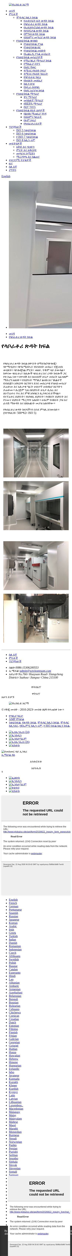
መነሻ (12, 10)
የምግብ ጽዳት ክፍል (34, 34)
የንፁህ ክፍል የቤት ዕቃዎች (30, 110)
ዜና (11, 163)
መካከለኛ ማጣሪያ (33, 100)
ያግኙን (12, 170)
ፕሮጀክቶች (15, 126)
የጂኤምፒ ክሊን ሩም (31, 725)
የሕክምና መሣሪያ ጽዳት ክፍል (40, 37)
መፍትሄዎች (15, 143)
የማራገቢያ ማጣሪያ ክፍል (37, 60)
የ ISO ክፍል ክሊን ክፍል (56, 725)
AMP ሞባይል (16, 719)
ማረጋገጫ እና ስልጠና (28, 156)
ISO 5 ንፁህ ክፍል (26, 130)
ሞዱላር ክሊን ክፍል (27, 17)
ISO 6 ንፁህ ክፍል (26, 133)
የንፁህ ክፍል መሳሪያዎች (29, 57)
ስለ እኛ (13, 166)
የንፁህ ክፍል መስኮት (35, 50)
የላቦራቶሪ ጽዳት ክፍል (35, 24)
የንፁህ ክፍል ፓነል (33, 44)
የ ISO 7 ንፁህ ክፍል (27, 136)
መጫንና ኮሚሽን (25, 153)
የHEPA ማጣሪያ (33, 103)
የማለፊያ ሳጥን (32, 63)
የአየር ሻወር (30, 67)
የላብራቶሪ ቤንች (33, 123)
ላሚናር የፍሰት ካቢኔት (36, 73)
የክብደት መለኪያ (33, 80)
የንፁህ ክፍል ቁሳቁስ (26, 40)
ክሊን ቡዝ (29, 83)
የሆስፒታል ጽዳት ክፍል (36, 30)
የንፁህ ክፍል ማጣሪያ (27, 93)
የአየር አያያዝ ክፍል (34, 90)
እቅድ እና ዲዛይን (25, 146)
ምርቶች (13, 14)
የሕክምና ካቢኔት (33, 116)
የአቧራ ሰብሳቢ (32, 87)
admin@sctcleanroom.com (35, 670)
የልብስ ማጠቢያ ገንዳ (35, 113)
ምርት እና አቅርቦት (26, 150)
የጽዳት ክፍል (29, 722)
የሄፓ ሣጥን (30, 107)
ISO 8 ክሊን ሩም (25, 140)
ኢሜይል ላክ (8, 754)
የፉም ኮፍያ (30, 120)
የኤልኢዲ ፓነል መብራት (37, 53)
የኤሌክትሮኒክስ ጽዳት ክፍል (39, 27)
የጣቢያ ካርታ (16, 715)
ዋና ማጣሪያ (30, 97)
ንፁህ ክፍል (15, 722)
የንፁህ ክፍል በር (32, 47)
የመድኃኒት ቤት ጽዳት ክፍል (39, 20)
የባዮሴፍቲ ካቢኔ (32, 77)
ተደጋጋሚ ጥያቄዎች (20, 160)
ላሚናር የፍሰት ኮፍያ (35, 70)
